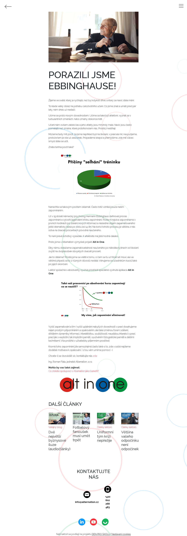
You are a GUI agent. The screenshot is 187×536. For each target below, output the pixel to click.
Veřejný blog (55, 427)
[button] (93, 177)
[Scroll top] (178, 527)
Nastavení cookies (121, 534)
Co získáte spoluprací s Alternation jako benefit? (74, 371)
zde (95, 356)
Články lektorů (104, 427)
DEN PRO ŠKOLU (101, 534)
